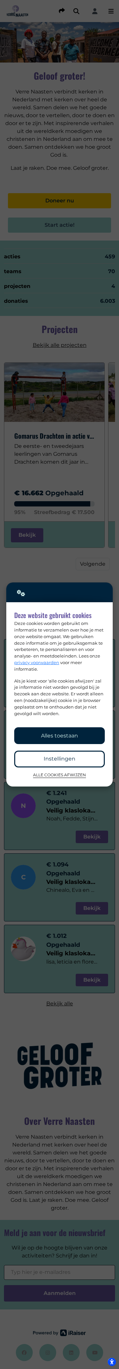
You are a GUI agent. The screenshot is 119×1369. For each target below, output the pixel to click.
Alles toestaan (59, 736)
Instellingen (59, 759)
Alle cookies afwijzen (59, 775)
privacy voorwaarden (36, 662)
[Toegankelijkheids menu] (112, 1362)
